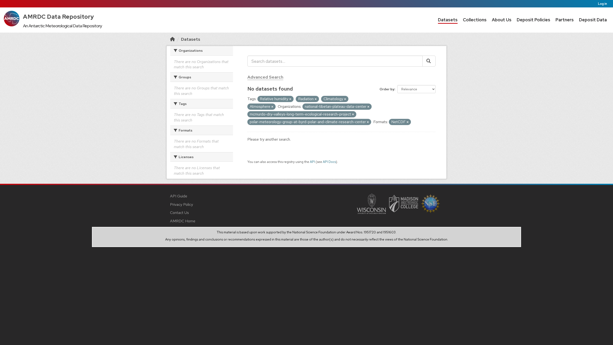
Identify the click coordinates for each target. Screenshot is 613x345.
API (312, 162)
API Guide (178, 196)
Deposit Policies (533, 20)
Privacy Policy (181, 204)
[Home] (172, 39)
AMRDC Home (182, 221)
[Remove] (290, 99)
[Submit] (429, 61)
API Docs (329, 162)
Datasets (448, 20)
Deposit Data (593, 20)
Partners (565, 20)
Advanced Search (265, 77)
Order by (387, 89)
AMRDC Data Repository (58, 16)
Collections (475, 20)
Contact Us (179, 212)
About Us (501, 20)
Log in (602, 4)
